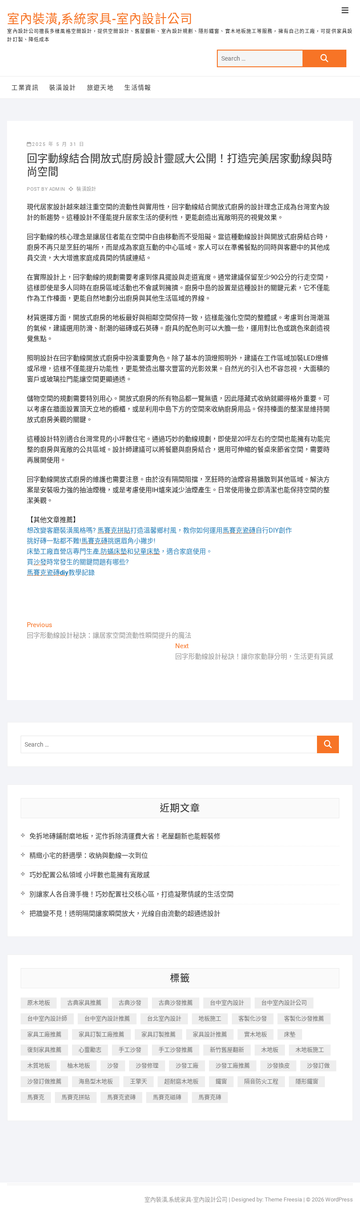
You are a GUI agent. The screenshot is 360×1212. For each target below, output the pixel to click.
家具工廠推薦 (44, 1034)
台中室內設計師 (47, 1018)
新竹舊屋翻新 (227, 1049)
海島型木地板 (96, 1081)
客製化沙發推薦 (304, 1018)
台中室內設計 (227, 1002)
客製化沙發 (252, 1018)
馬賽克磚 (209, 1097)
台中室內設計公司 (284, 1002)
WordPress (339, 1199)
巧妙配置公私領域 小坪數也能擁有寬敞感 (89, 875)
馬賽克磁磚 (167, 1097)
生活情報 (137, 87)
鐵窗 (221, 1081)
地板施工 (209, 1018)
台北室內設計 (164, 1018)
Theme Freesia (283, 1199)
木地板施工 (309, 1049)
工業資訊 (25, 87)
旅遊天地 (100, 87)
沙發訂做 (318, 1065)
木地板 (269, 1049)
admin (56, 189)
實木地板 (255, 1034)
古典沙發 (130, 1002)
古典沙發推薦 (175, 1002)
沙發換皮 (278, 1065)
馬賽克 (35, 1097)
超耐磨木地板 (181, 1081)
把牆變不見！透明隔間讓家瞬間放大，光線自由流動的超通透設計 (124, 914)
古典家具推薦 (84, 1002)
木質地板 (38, 1065)
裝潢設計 (62, 87)
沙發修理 (147, 1065)
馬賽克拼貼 (75, 1097)
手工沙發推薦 (175, 1049)
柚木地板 (78, 1065)
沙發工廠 (187, 1065)
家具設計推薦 (210, 1034)
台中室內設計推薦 (107, 1018)
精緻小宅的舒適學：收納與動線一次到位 (88, 856)
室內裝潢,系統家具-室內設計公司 (100, 19)
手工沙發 (130, 1049)
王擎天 (138, 1081)
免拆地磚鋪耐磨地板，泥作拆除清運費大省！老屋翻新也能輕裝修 (124, 836)
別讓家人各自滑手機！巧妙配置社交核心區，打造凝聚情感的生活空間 (131, 894)
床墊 (289, 1034)
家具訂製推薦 (158, 1034)
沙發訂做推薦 (44, 1081)
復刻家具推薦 (44, 1049)
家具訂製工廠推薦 (101, 1034)
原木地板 (38, 1002)
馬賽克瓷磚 (121, 1097)
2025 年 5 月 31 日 (58, 144)
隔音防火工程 (261, 1081)
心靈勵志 (90, 1049)
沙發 (113, 1065)
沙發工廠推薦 (233, 1065)
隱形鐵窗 (306, 1081)
